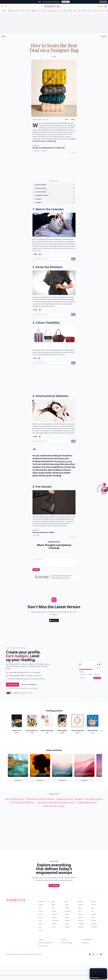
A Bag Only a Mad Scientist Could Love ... (63, 803)
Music (28, 10)
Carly (35, 119)
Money (67, 917)
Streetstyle (81, 923)
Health (40, 914)
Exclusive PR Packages (66, 942)
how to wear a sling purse (94, 799)
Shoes (40, 923)
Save (66, 119)
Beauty (79, 10)
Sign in (36, 688)
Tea (34, 535)
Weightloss (94, 927)
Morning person (36, 150)
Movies (80, 917)
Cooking (49, 10)
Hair (39, 10)
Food (103, 10)
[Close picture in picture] (91, 969)
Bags (66, 901)
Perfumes (22, 10)
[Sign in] (106, 6)
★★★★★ (103, 36)
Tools (40, 930)
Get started (97, 678)
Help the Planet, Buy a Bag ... (15, 799)
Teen (40, 927)
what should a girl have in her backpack (41, 799)
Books (53, 904)
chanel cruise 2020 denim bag (54, 806)
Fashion (65, 10)
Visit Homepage (54, 885)
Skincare (94, 10)
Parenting (67, 920)
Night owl (44, 150)
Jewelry (80, 914)
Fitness (80, 908)
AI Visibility (63, 939)
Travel (53, 927)
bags (3, 36)
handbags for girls (64, 461)
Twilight (67, 927)
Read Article (21, 780)
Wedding (80, 927)
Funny (40, 911)
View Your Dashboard (30, 684)
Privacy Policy (85, 942)
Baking (53, 10)
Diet (40, 908)
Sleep (99, 10)
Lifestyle (93, 914)
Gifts (79, 911)
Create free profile (12, 684)
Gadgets (84, 10)
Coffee (38, 535)
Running (43, 10)
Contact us (41, 939)
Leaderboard (82, 678)
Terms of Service (43, 946)
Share (73, 119)
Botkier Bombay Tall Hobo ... (88, 803)
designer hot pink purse (65, 799)
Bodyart (41, 904)
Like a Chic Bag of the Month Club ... (22, 803)
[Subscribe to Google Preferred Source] (42, 576)
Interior (70, 10)
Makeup (17, 10)
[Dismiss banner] (73, 575)
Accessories (42, 901)
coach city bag (42, 803)
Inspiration (10, 10)
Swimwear (4, 10)
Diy (53, 908)
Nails (89, 10)
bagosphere (79, 799)
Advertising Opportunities (46, 942)
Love (75, 10)
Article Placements (87, 939)
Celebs (67, 904)
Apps (53, 901)
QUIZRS (74, 152)
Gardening (33, 10)
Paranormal (55, 920)
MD (47, 119)
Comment (36, 569)
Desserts (59, 10)
